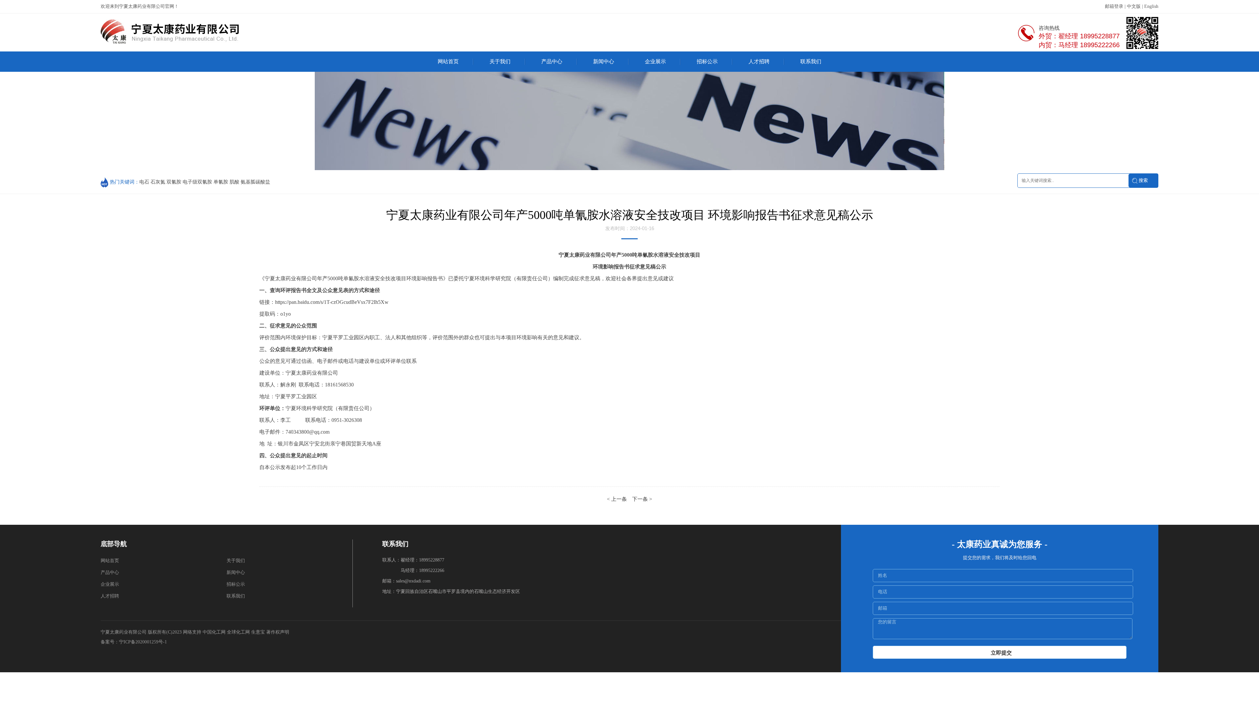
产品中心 (551, 61)
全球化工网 (238, 632)
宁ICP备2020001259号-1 (143, 641)
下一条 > (642, 499)
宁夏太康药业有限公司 (124, 632)
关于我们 (500, 61)
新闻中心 (603, 61)
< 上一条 (617, 499)
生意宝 (258, 632)
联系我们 (810, 61)
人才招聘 (759, 61)
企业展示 (655, 61)
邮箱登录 (1114, 6)
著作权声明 (277, 632)
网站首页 (448, 61)
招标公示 (707, 61)
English (1151, 6)
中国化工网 (214, 632)
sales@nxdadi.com (413, 581)
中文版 (1134, 6)
